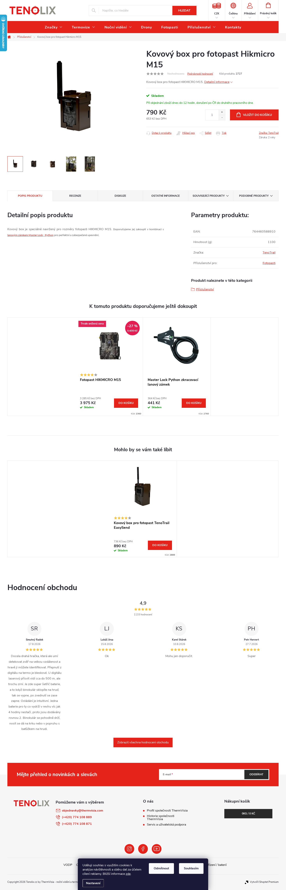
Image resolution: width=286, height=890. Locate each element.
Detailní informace (216, 82)
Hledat (184, 10)
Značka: (269, 133)
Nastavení (93, 883)
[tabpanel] (109, 367)
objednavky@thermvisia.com (82, 810)
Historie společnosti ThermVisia (160, 817)
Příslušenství (205, 289)
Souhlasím (191, 868)
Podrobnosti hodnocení (200, 73)
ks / (248, 813)
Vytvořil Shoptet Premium (264, 882)
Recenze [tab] (75, 196)
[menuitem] (53, 27)
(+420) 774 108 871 (77, 824)
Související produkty (209, 196)
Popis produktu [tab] (30, 196)
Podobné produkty (254, 196)
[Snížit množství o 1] (222, 117)
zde (128, 874)
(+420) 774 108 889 (77, 817)
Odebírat (256, 774)
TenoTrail (269, 252)
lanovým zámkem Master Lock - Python (30, 235)
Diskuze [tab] (120, 196)
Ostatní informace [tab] (165, 196)
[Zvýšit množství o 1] (222, 112)
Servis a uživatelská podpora (166, 824)
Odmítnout (161, 868)
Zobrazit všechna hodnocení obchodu (143, 742)
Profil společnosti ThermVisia (167, 810)
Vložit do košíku (257, 115)
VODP (67, 865)
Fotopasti (269, 263)
